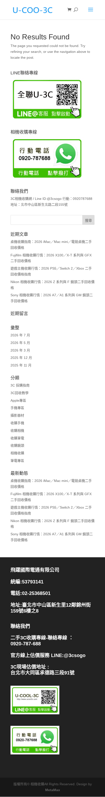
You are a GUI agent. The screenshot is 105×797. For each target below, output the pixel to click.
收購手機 (17, 423)
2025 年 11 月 (21, 365)
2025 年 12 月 (21, 358)
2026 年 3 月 (20, 350)
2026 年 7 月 (20, 335)
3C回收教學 (19, 393)
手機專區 (17, 408)
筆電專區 (17, 461)
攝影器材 (17, 415)
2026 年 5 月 (20, 343)
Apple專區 (18, 400)
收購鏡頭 (17, 445)
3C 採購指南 (20, 385)
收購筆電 (17, 438)
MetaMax (52, 790)
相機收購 (17, 453)
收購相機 (17, 431)
